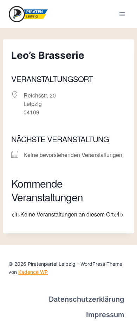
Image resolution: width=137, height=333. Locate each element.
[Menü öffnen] (122, 13)
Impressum (105, 314)
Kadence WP (33, 272)
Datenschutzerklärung (86, 299)
